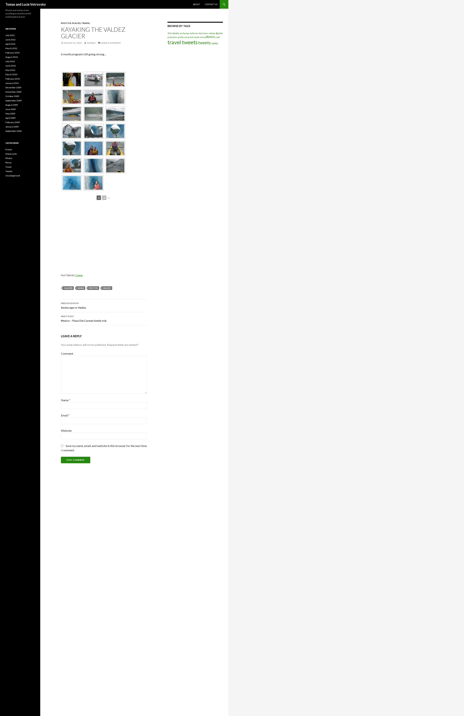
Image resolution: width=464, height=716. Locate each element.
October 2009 (12, 96)
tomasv (91, 43)
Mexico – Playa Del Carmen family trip (83, 318)
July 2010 (10, 61)
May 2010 (10, 70)
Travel (85, 23)
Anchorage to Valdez (73, 305)
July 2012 (10, 35)
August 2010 (11, 57)
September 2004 (13, 131)
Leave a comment (111, 43)
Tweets (9, 171)
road (218, 37)
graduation (172, 37)
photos (93, 288)
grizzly (190, 37)
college (212, 33)
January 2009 (11, 126)
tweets (204, 42)
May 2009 (10, 113)
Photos (66, 23)
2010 (169, 33)
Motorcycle (11, 153)
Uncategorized (12, 175)
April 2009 (10, 118)
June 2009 (10, 109)
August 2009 (11, 105)
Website (66, 430)
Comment (67, 353)
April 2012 (10, 44)
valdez (107, 288)
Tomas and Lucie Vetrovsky (25, 4)
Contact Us (211, 4)
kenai (202, 37)
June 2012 (10, 39)
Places (76, 23)
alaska (175, 33)
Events (8, 149)
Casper (79, 275)
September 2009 (13, 100)
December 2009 (13, 87)
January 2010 (11, 83)
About (196, 4)
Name (65, 400)
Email (65, 415)
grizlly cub (182, 37)
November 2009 (13, 91)
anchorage (184, 33)
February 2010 (12, 78)
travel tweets (182, 42)
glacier (68, 288)
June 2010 (10, 65)
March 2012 (11, 48)
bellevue (194, 33)
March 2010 (11, 74)
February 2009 (12, 122)
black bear (203, 33)
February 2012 (12, 52)
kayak (81, 288)
